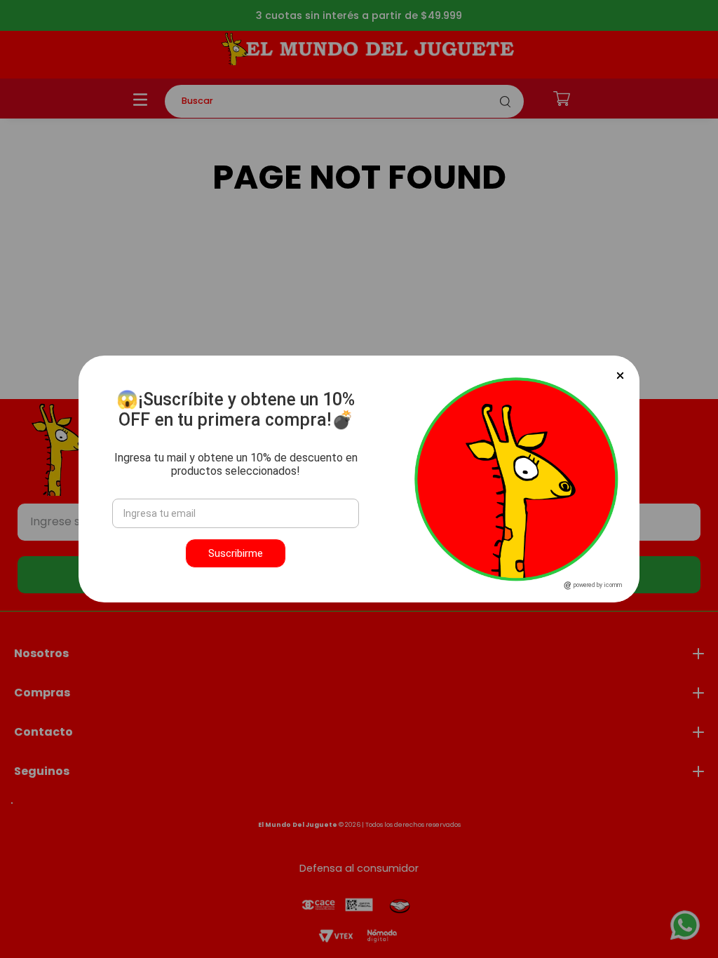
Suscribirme (235, 553)
